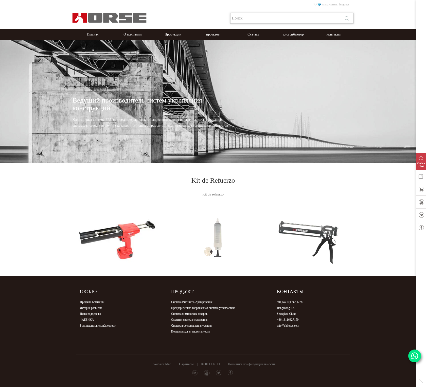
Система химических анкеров (189, 314)
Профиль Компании (92, 302)
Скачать (253, 34)
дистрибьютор (293, 34)
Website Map (162, 364)
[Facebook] (421, 228)
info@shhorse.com (288, 325)
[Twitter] (421, 216)
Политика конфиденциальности (251, 364)
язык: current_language (335, 4)
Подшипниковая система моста (190, 331)
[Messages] (421, 177)
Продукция (173, 34)
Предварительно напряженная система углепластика (203, 308)
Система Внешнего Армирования (192, 302)
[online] (421, 160)
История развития (91, 308)
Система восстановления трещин (191, 325)
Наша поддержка (90, 314)
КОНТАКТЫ (210, 364)
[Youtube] (421, 203)
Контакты (333, 34)
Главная (92, 34)
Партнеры (186, 364)
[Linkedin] (421, 190)
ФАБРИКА (87, 319)
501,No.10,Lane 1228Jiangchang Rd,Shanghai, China (289, 308)
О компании (133, 34)
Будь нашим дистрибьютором (98, 325)
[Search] (347, 18)
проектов (213, 34)
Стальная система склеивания (189, 319)
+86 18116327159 (288, 319)
